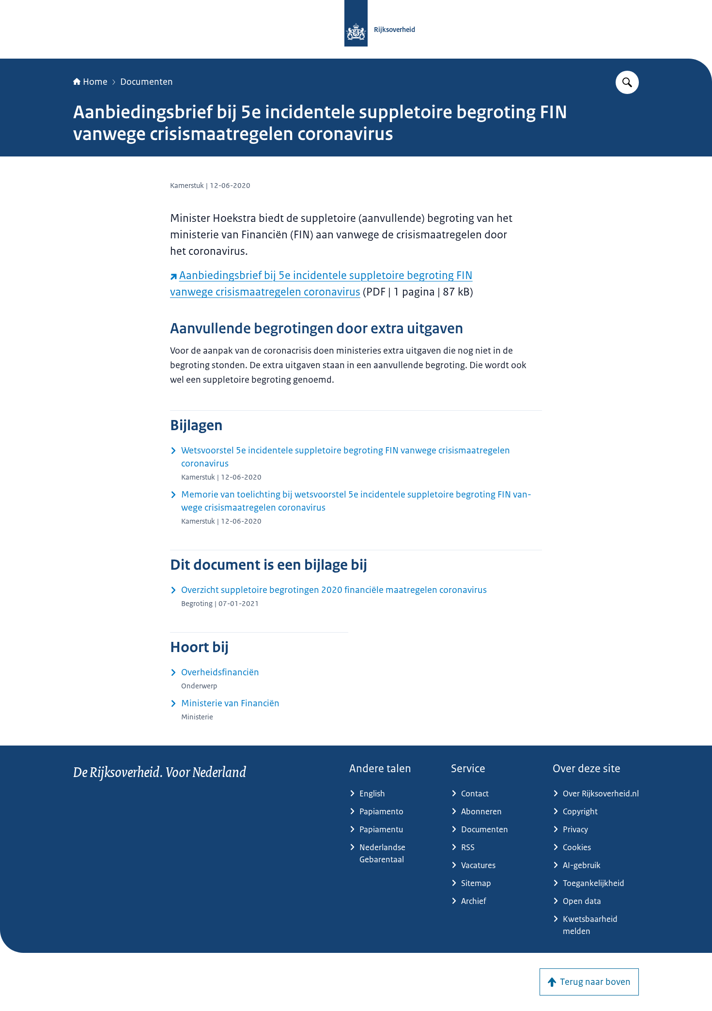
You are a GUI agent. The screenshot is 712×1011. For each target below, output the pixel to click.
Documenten (146, 82)
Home (95, 82)
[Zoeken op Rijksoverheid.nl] (627, 82)
